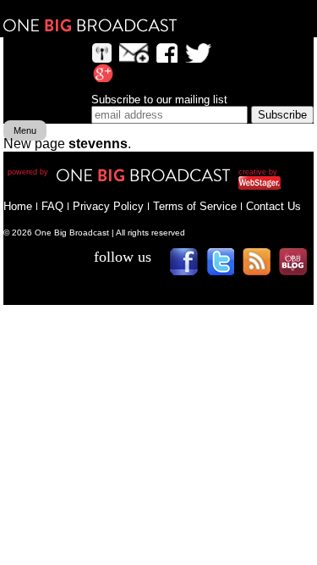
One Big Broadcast (90, 25)
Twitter (226, 267)
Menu (25, 130)
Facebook (190, 267)
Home (17, 206)
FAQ (52, 206)
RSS (262, 267)
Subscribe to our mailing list (159, 99)
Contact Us (273, 206)
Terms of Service (195, 206)
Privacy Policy (108, 206)
